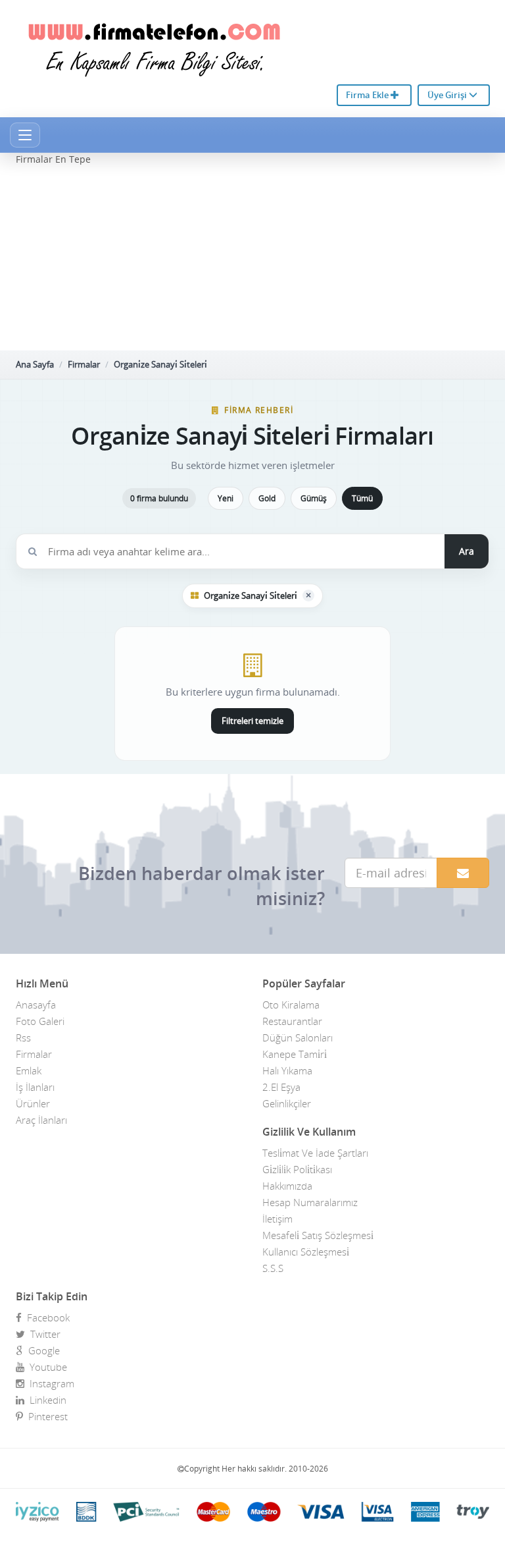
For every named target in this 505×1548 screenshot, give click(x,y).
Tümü (362, 498)
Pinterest (45, 1416)
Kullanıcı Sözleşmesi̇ (305, 1251)
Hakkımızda (287, 1185)
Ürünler (33, 1103)
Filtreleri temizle (252, 721)
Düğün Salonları (297, 1037)
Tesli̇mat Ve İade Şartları (315, 1152)
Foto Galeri (40, 1021)
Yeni (225, 498)
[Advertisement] (252, 258)
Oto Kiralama (291, 1004)
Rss (23, 1037)
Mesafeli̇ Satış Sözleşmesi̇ (317, 1235)
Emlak (28, 1070)
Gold (267, 498)
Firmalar (84, 364)
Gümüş (314, 498)
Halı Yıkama (287, 1070)
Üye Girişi (448, 95)
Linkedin (45, 1399)
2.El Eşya (281, 1086)
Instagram (49, 1383)
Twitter (42, 1334)
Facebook (46, 1317)
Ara (466, 551)
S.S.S (272, 1268)
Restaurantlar (292, 1021)
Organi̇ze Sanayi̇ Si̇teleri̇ (160, 364)
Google (41, 1350)
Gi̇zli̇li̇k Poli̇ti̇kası (297, 1169)
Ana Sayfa (35, 364)
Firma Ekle (368, 95)
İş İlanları (35, 1086)
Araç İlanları (41, 1119)
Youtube (45, 1366)
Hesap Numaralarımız (310, 1202)
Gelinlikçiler (286, 1103)
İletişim (277, 1218)
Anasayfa (36, 1004)
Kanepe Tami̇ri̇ (294, 1054)
